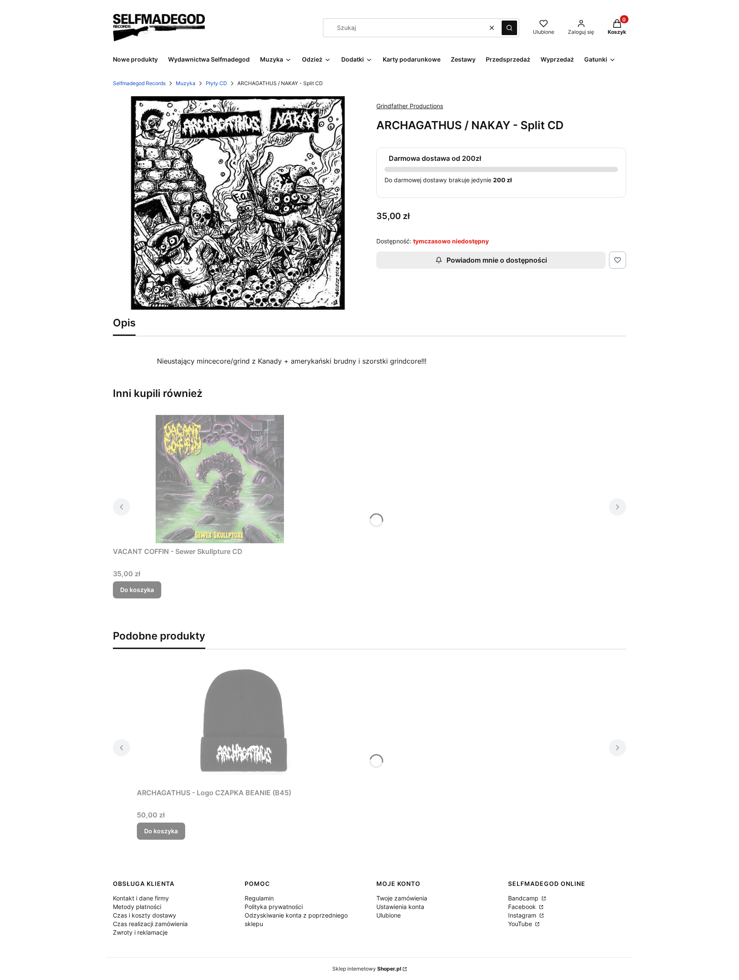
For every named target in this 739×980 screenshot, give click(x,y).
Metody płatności (137, 906)
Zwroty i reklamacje (140, 932)
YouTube (521, 923)
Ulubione (388, 915)
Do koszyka (137, 589)
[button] (509, 28)
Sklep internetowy (366, 968)
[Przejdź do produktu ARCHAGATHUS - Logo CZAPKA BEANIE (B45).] (244, 720)
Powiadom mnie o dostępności (496, 260)
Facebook (523, 906)
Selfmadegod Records (139, 83)
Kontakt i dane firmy (141, 898)
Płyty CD (216, 83)
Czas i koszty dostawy (144, 915)
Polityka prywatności (274, 906)
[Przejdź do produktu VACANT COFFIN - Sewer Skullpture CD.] (220, 479)
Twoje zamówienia (401, 898)
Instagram (523, 915)
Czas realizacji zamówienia (150, 923)
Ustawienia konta (400, 906)
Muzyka (185, 83)
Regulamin (259, 898)
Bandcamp (524, 898)
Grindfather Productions (409, 106)
